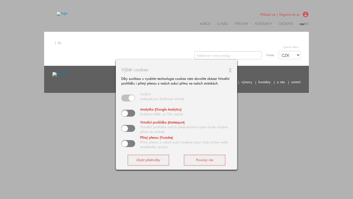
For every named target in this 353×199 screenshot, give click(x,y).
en (307, 24)
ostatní (286, 24)
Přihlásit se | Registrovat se (279, 14)
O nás (222, 24)
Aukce (205, 24)
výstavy (241, 24)
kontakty (263, 24)
